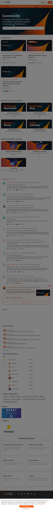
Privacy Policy (41, 503)
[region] (26, 505)
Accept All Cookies (26, 506)
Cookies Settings (26, 508)
